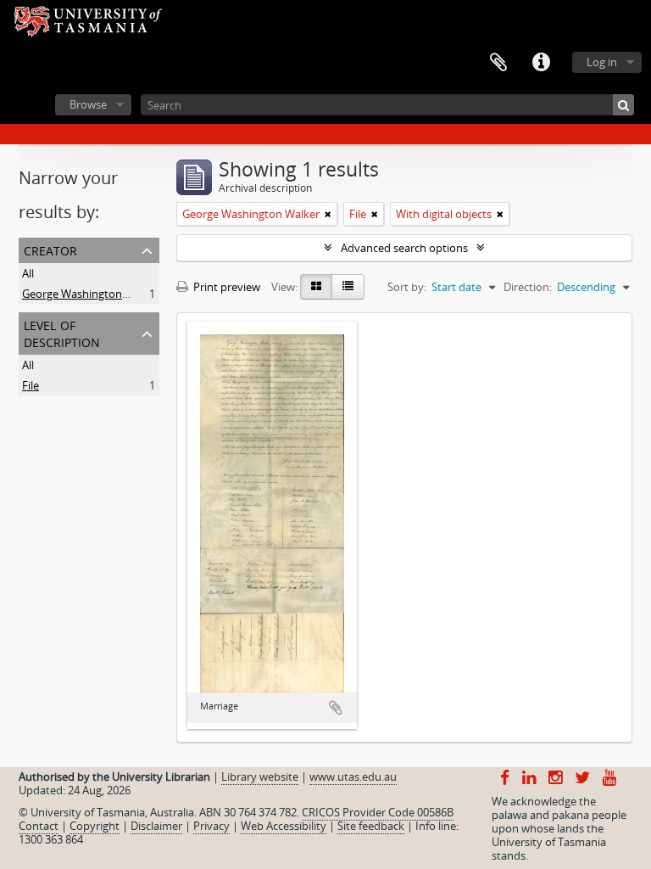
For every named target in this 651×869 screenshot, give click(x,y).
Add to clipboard (335, 707)
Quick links (541, 63)
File (30, 385)
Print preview (225, 286)
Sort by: (406, 286)
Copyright (95, 825)
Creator (50, 249)
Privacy (211, 825)
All (28, 273)
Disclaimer (156, 825)
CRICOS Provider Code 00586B (377, 812)
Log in (602, 62)
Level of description (62, 332)
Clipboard (498, 63)
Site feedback (370, 825)
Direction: (528, 286)
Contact (38, 825)
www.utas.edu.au (353, 776)
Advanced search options (404, 247)
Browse (88, 104)
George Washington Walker (90, 293)
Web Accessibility (283, 825)
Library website (259, 776)
